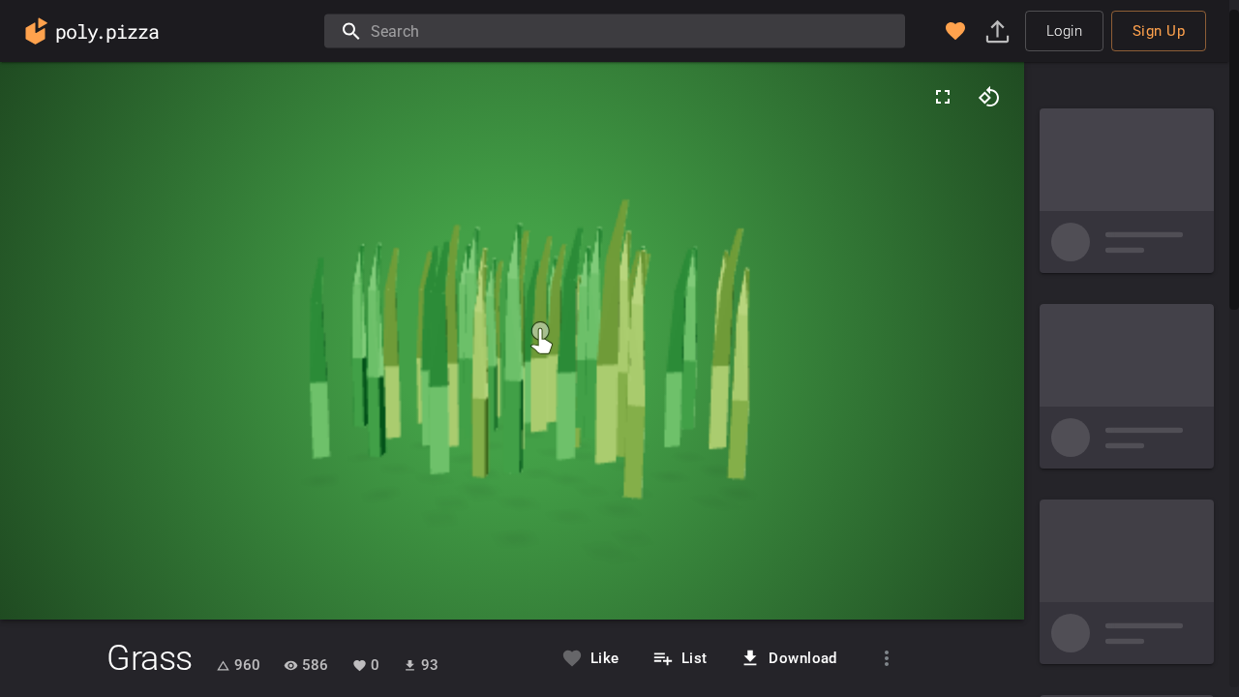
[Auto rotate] (989, 97)
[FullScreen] (943, 97)
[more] (886, 658)
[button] (955, 31)
